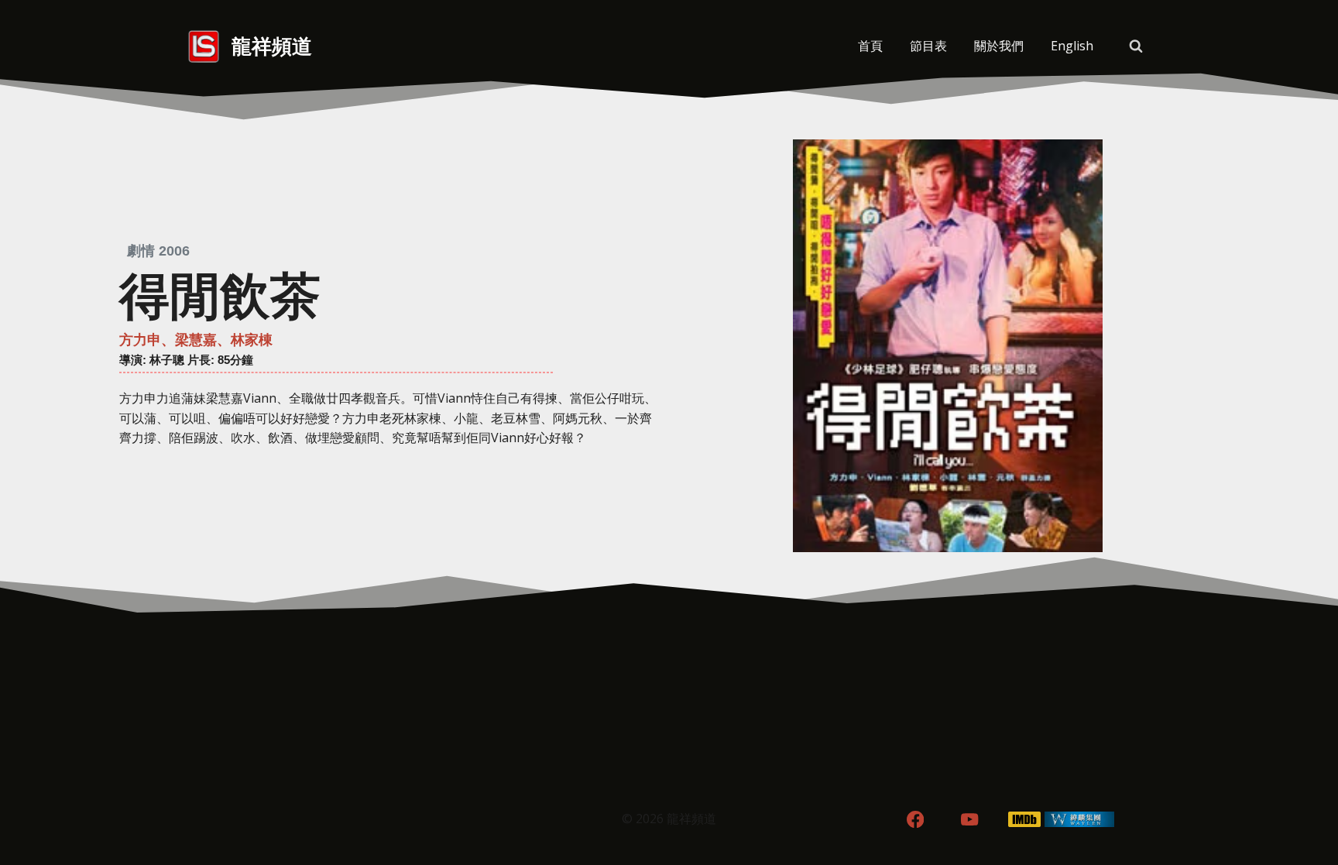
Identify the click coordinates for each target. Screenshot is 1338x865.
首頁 (870, 45)
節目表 (928, 45)
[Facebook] (914, 819)
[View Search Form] (1136, 46)
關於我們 (999, 45)
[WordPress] (1079, 819)
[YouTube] (969, 819)
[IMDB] (1024, 819)
